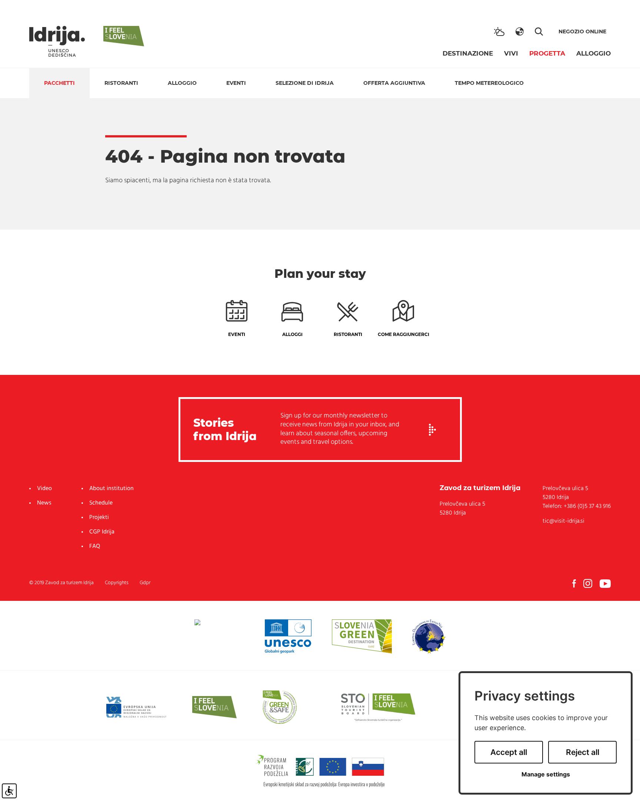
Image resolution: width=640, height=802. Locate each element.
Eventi (236, 83)
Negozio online (582, 31)
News (44, 503)
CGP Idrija (101, 532)
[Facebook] (574, 583)
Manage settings (545, 774)
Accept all (508, 752)
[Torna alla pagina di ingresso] (57, 41)
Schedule (101, 503)
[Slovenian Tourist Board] (378, 707)
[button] (520, 31)
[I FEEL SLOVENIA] (214, 707)
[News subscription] (432, 430)
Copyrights (117, 583)
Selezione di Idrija (305, 83)
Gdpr (145, 583)
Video (44, 489)
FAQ (94, 546)
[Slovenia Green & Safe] (280, 707)
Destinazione (468, 53)
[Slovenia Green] (361, 636)
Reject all (582, 752)
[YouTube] (605, 583)
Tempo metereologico (489, 83)
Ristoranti (121, 83)
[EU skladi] (136, 707)
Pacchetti (59, 83)
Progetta (547, 53)
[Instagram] (587, 583)
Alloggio (593, 53)
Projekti (99, 517)
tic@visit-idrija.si (563, 521)
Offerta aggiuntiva (394, 83)
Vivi (511, 53)
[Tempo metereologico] (499, 31)
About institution (111, 489)
